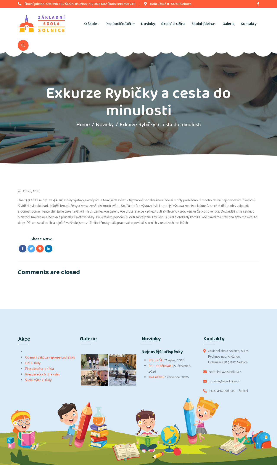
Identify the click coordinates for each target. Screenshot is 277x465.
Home (83, 125)
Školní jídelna (203, 24)
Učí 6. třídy (32, 363)
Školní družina (173, 24)
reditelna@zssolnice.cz (225, 372)
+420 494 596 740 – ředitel (228, 391)
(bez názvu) (156, 377)
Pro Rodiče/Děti (119, 24)
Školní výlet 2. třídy (38, 380)
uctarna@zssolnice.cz (224, 381)
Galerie (228, 24)
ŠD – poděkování (160, 366)
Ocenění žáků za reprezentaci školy (50, 357)
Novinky (148, 24)
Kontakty (248, 24)
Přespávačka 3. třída (39, 369)
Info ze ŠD (155, 360)
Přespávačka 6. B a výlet (42, 374)
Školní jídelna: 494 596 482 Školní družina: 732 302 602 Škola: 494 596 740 (79, 4)
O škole (90, 24)
